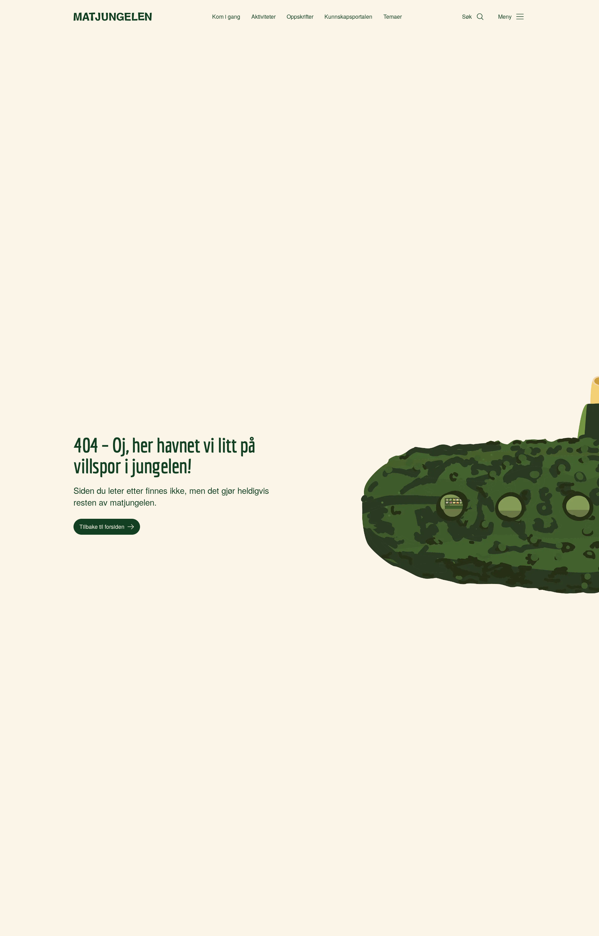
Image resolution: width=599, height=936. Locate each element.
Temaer (392, 16)
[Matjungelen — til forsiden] (112, 16)
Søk (467, 16)
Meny (505, 16)
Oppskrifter (300, 16)
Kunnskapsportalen (348, 16)
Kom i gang (226, 16)
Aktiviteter (263, 16)
